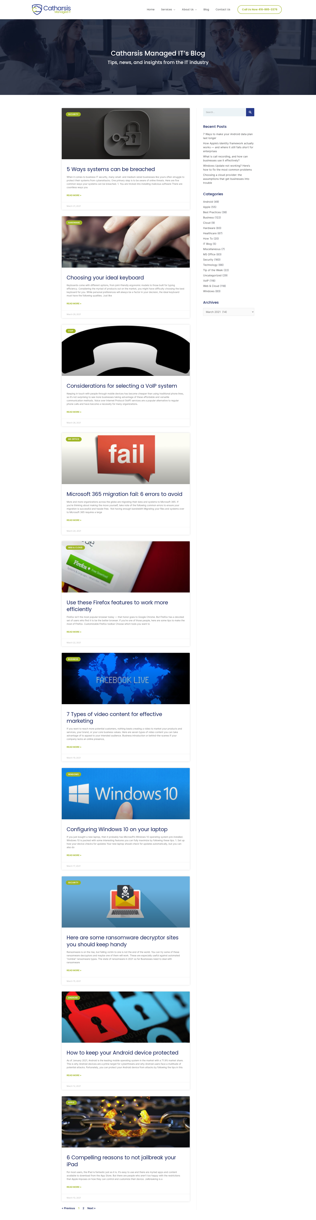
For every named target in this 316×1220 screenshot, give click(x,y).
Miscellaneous (212, 249)
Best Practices (212, 212)
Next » (91, 1208)
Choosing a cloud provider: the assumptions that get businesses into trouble (226, 178)
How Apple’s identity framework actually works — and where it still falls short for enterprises (228, 147)
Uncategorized (212, 275)
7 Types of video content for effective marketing (114, 717)
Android (208, 201)
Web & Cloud (211, 286)
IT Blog (207, 243)
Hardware (209, 228)
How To (208, 238)
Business (208, 217)
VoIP (206, 280)
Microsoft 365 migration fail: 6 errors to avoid (124, 494)
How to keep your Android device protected (122, 1052)
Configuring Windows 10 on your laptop (117, 829)
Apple (206, 207)
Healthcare (210, 233)
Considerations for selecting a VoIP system (122, 386)
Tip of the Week (213, 270)
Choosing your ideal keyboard (105, 277)
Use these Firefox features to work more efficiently (117, 606)
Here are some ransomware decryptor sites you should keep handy (123, 941)
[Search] (250, 112)
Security (208, 259)
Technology (210, 264)
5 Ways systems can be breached (111, 169)
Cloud (207, 222)
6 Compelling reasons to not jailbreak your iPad (121, 1161)
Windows (208, 291)
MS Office (209, 254)
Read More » (74, 195)
